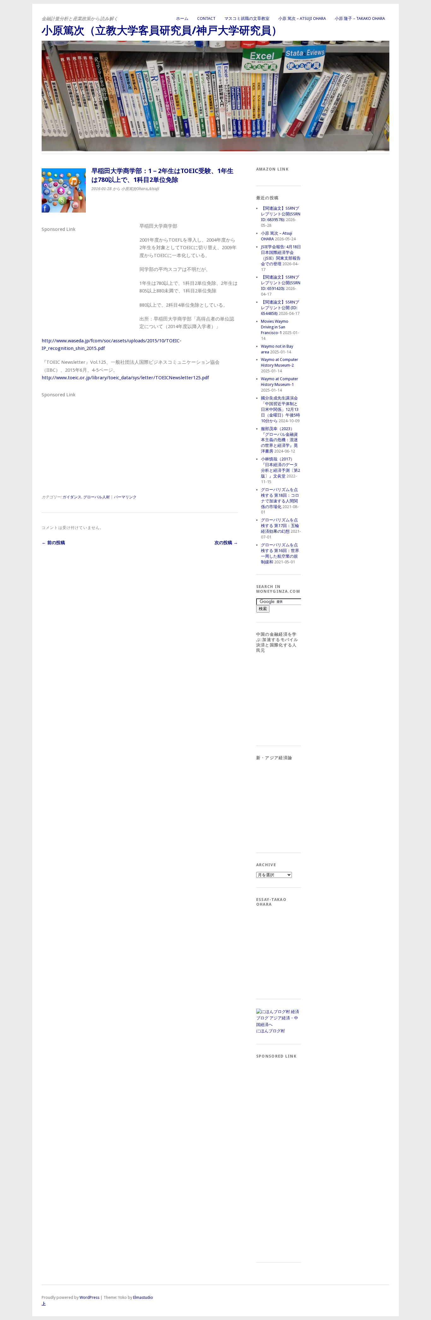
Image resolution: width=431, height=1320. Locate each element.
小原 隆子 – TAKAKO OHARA (360, 18)
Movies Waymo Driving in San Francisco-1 (274, 327)
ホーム (182, 18)
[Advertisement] (89, 273)
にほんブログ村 (270, 1031)
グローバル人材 (96, 497)
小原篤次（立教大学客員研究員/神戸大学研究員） (162, 30)
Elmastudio (143, 1297)
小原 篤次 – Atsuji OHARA (302, 18)
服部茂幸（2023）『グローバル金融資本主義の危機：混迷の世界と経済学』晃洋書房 (279, 440)
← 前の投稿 (53, 542)
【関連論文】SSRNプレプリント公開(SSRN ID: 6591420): (280, 283)
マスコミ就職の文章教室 (246, 18)
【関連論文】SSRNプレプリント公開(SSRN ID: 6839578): (280, 214)
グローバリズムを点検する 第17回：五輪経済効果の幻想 (280, 526)
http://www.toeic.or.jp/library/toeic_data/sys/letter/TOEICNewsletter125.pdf (125, 378)
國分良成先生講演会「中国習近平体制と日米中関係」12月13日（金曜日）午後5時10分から (280, 409)
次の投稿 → (226, 542)
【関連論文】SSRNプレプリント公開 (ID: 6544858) (280, 308)
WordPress (89, 1297)
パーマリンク (125, 497)
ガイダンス (71, 497)
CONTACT (206, 18)
